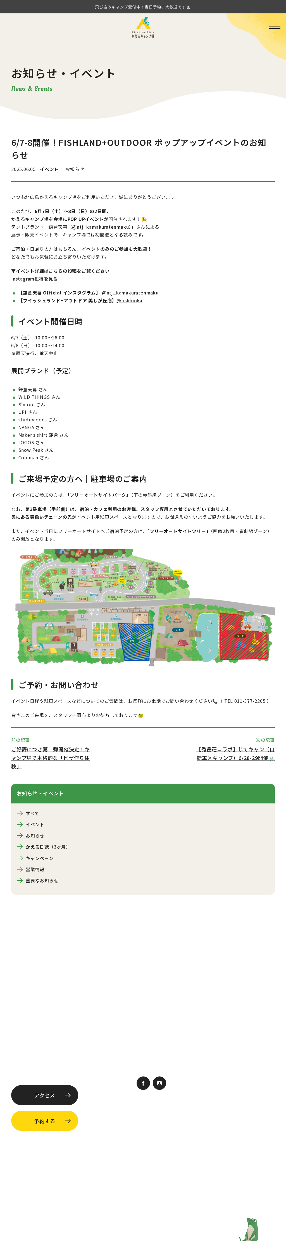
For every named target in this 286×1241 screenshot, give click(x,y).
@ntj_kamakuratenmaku (100, 226)
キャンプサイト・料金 (167, 1026)
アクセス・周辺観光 (237, 1040)
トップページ (158, 999)
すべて (32, 813)
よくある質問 (238, 1056)
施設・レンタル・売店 (239, 1026)
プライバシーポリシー (102, 1164)
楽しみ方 (153, 1040)
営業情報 (35, 869)
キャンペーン (40, 858)
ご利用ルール (206, 1056)
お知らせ (35, 835)
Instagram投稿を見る (34, 278)
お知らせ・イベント (165, 1013)
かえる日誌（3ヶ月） (48, 846)
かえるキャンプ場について (244, 999)
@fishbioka (129, 300)
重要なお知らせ (42, 880)
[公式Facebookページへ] (143, 1084)
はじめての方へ (232, 1013)
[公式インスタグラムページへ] (159, 1084)
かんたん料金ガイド (156, 1066)
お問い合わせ (195, 1066)
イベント (35, 824)
